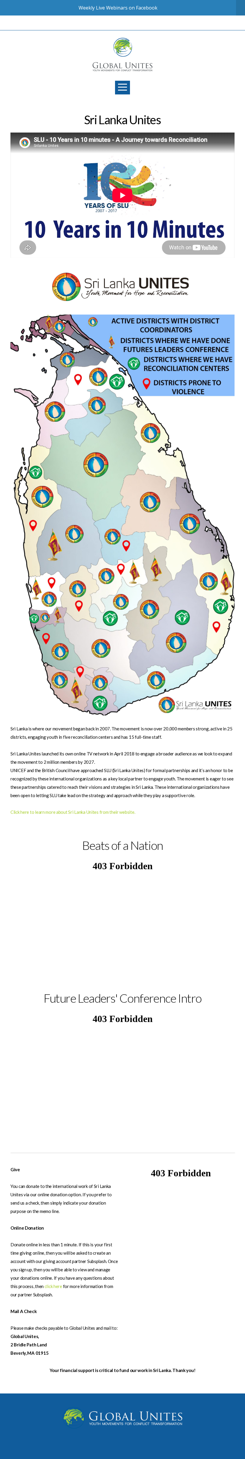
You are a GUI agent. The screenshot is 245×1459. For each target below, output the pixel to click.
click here (53, 1286)
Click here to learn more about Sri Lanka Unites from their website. (72, 812)
